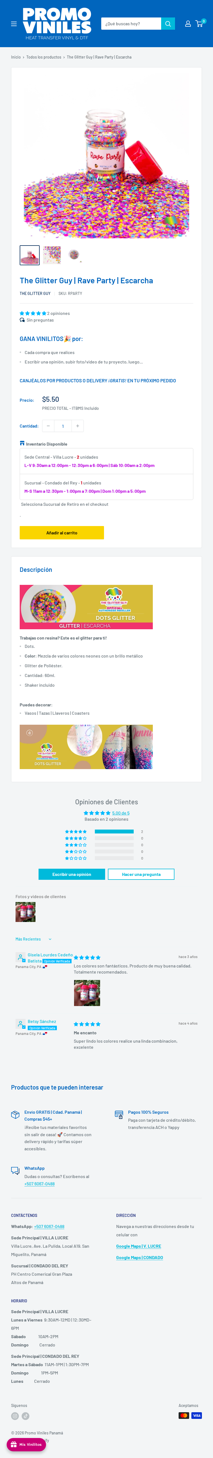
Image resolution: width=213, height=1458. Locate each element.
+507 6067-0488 (39, 1183)
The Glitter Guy (35, 293)
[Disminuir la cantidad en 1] (48, 426)
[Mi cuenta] (188, 24)
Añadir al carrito (61, 532)
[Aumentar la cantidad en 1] (77, 426)
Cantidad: (29, 425)
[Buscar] (168, 23)
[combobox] (131, 23)
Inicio (16, 57)
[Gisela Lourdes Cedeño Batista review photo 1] (87, 993)
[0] (199, 23)
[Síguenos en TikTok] (25, 1416)
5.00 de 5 (121, 812)
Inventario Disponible (46, 443)
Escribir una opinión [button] (71, 874)
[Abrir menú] (14, 24)
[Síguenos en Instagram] (15, 1416)
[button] (33, 313)
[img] (87, 957)
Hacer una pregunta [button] (141, 874)
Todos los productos (43, 57)
